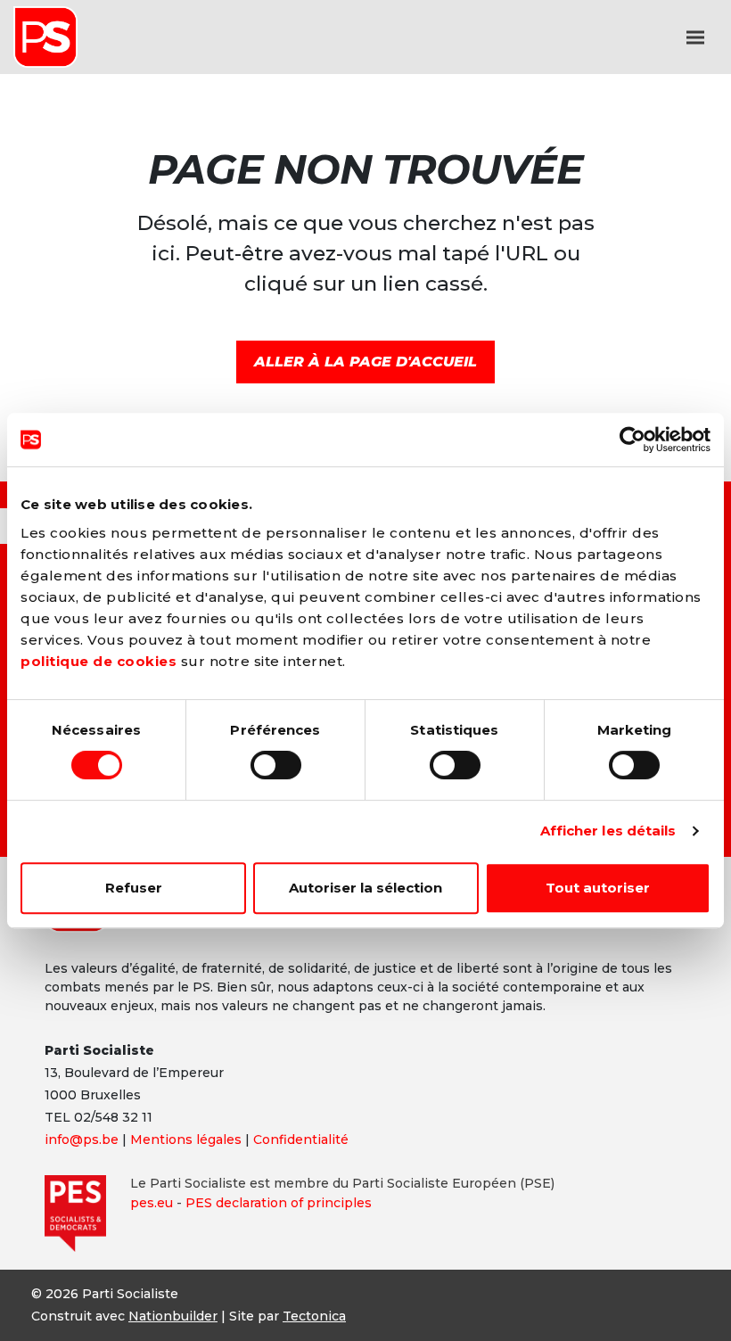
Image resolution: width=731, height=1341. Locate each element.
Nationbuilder (173, 1316)
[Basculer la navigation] (695, 37)
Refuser (133, 887)
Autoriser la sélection (365, 887)
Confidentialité (301, 1139)
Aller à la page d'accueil (365, 361)
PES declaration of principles (278, 1203)
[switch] (276, 765)
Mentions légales (186, 1139)
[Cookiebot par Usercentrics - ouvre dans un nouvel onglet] (632, 439)
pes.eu (151, 1203)
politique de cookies (99, 661)
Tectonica (314, 1316)
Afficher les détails (608, 830)
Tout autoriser (598, 887)
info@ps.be (82, 1139)
